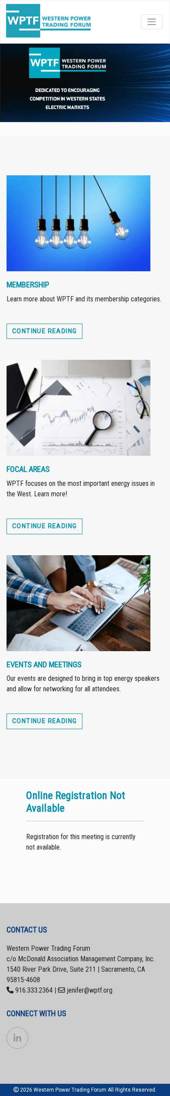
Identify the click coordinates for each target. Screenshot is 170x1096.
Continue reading (44, 331)
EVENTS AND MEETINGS (44, 664)
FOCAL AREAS (28, 469)
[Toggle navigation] (152, 21)
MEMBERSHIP (28, 284)
